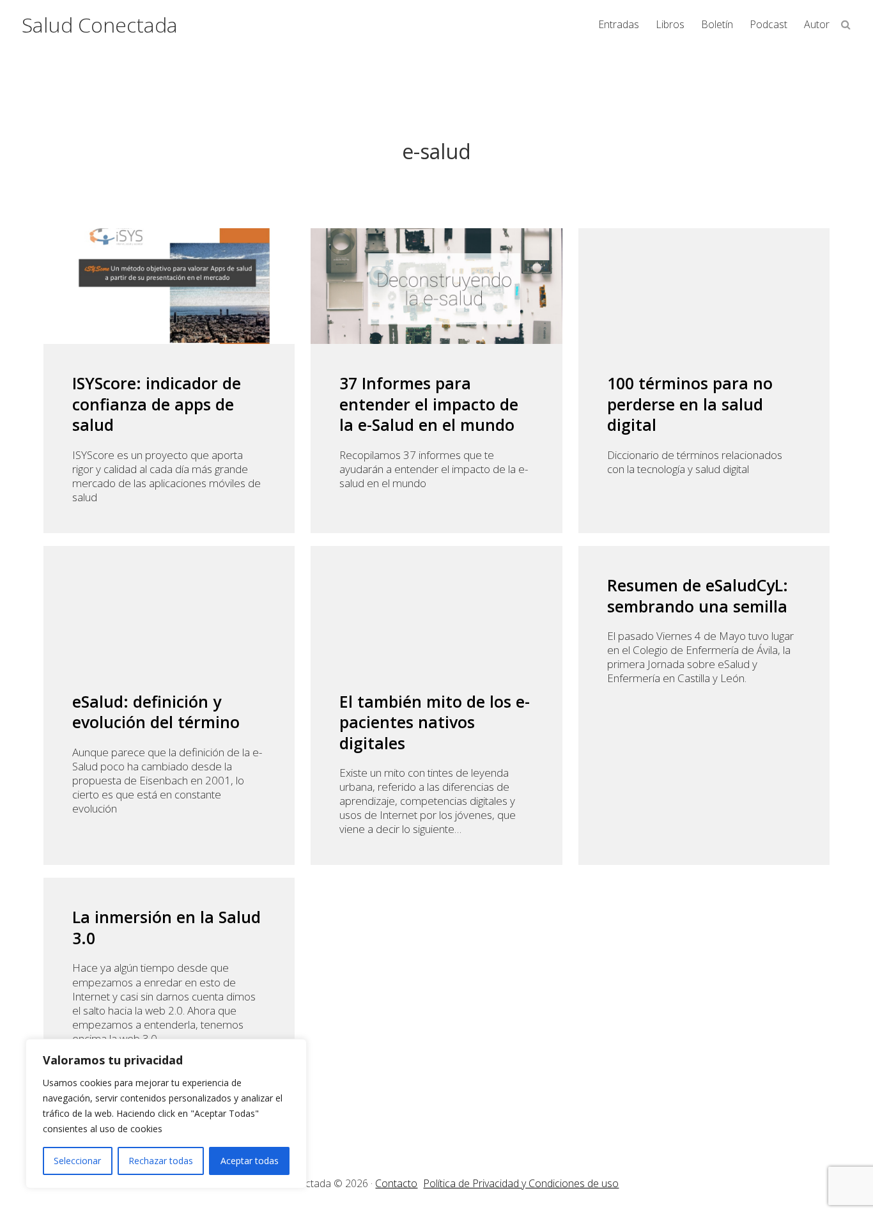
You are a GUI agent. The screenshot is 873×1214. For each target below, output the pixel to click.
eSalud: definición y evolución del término (156, 712)
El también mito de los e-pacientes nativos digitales (434, 722)
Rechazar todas (160, 1161)
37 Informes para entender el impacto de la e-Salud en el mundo (428, 404)
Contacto (396, 1183)
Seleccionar (77, 1161)
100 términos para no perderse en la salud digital (690, 404)
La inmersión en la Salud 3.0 (166, 927)
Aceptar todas (249, 1161)
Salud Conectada (100, 24)
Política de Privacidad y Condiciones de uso (521, 1183)
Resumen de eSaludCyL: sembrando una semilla (697, 595)
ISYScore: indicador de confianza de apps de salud (156, 404)
